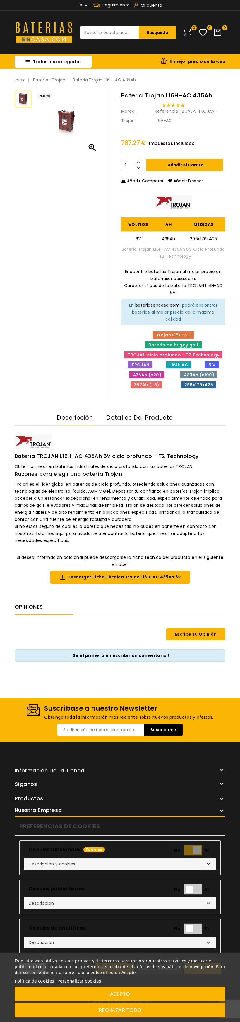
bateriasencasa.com (157, 305)
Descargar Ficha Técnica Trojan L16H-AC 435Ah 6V (120, 577)
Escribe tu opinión (196, 634)
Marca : (129, 111)
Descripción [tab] (75, 417)
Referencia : (168, 111)
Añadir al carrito (185, 165)
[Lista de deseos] (203, 33)
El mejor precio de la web (197, 61)
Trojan (128, 120)
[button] (120, 864)
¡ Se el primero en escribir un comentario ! (119, 655)
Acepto (120, 993)
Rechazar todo (120, 1010)
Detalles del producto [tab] (139, 417)
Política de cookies (34, 981)
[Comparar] (188, 32)
